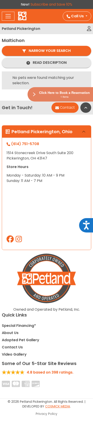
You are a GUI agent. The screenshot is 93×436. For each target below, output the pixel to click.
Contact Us (12, 347)
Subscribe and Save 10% (51, 4)
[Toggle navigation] (8, 16)
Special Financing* (19, 325)
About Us (10, 332)
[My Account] (89, 28)
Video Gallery (14, 354)
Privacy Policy (46, 414)
